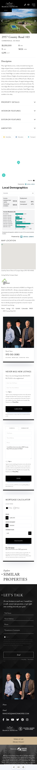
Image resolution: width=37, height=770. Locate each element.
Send (18, 478)
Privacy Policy (15, 402)
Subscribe (18, 409)
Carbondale (25, 309)
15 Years (17, 508)
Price (7, 514)
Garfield (18, 309)
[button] (3, 21)
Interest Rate (10, 530)
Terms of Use (18, 739)
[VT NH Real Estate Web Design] (18, 750)
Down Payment (10, 522)
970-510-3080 (13, 354)
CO (13, 309)
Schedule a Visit (25, 428)
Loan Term (9, 504)
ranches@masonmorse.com (16, 712)
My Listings (8, 357)
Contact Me (22, 357)
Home (3, 309)
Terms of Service (8, 486)
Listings (8, 309)
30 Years (10, 508)
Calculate (18, 541)
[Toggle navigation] (33, 5)
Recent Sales (15, 357)
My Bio (27, 357)
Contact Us (12, 428)
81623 (31, 309)
